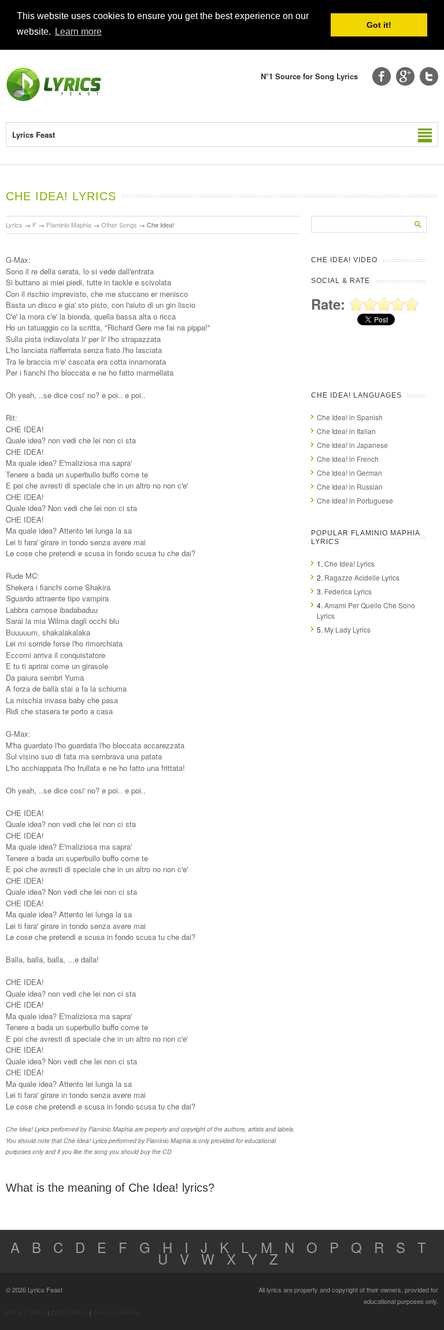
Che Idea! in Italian (346, 431)
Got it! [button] (379, 25)
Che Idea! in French (348, 459)
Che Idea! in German (349, 472)
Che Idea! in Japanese (352, 445)
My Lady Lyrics (347, 629)
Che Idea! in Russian (350, 486)
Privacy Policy (26, 1312)
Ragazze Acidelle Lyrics (361, 577)
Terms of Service (117, 1312)
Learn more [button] (78, 31)
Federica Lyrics (348, 591)
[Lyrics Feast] (54, 98)
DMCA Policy (69, 1312)
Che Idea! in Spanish (350, 417)
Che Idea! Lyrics (349, 563)
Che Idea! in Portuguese (355, 500)
